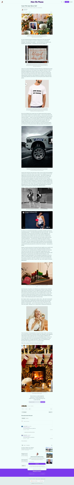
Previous (24, 412)
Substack (32, 483)
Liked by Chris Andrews (27, 427)
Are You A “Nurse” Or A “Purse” (27, 447)
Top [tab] (22, 445)
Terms (39, 478)
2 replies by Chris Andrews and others (29, 432)
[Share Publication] (63, 2)
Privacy (37, 478)
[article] (37, 449)
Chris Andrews (25, 9)
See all (23, 465)
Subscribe (67, 1)
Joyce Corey (25, 426)
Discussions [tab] (28, 445)
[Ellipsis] (52, 426)
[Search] (61, 2)
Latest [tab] (25, 445)
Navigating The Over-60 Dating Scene (27, 448)
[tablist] (25, 418)
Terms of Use (41, 465)
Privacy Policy (43, 466)
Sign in (71, 1)
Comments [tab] (23, 418)
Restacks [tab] (27, 418)
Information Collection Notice (37, 466)
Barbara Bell (25, 435)
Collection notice (43, 478)
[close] (45, 453)
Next (50, 412)
